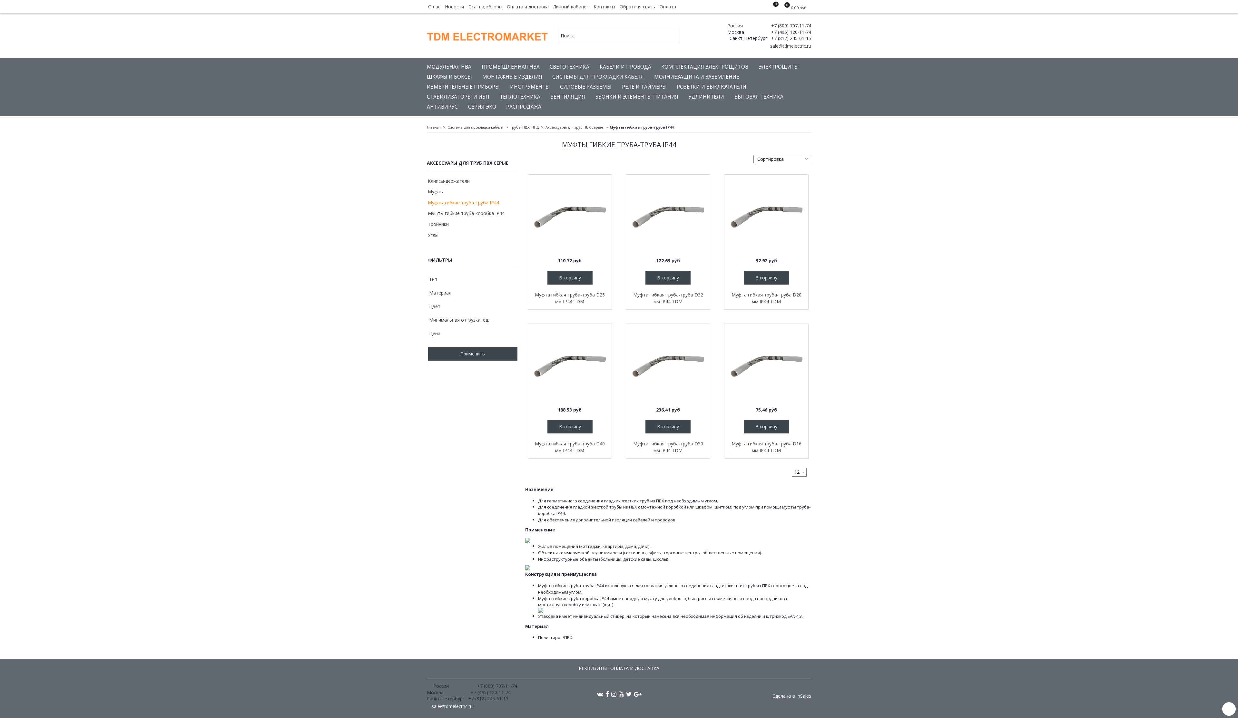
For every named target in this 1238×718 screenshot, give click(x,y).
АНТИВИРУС (442, 106)
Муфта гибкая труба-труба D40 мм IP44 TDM (570, 447)
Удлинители (706, 96)
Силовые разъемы (586, 86)
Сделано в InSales (791, 696)
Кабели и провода (625, 66)
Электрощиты (779, 66)
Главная (434, 127)
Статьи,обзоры (485, 7)
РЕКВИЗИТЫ (593, 668)
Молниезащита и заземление (696, 76)
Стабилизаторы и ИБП (458, 96)
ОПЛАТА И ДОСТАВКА (634, 668)
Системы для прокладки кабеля (598, 76)
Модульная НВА (449, 66)
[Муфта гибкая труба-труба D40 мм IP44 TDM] (570, 365)
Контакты (604, 7)
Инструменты (530, 86)
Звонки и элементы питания (636, 96)
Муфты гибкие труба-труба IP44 (463, 202)
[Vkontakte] (600, 694)
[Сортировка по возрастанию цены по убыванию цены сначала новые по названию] (782, 159)
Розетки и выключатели (711, 86)
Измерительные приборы (463, 86)
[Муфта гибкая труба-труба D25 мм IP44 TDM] (570, 216)
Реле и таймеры (644, 86)
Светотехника (569, 66)
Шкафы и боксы (449, 76)
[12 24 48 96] (799, 472)
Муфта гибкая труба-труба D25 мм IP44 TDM (570, 298)
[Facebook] (607, 694)
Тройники (438, 224)
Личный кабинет (571, 7)
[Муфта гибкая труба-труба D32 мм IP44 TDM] (668, 216)
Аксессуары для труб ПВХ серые (574, 127)
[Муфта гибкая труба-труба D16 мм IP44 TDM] (766, 365)
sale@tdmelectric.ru (790, 46)
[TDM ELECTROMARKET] (488, 35)
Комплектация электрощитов (704, 66)
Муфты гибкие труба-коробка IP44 (466, 213)
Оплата (668, 7)
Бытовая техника (758, 96)
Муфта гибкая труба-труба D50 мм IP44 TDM (668, 447)
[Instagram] (613, 694)
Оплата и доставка (528, 7)
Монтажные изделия (512, 76)
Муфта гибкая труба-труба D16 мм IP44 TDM (766, 447)
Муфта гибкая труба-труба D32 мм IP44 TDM (668, 298)
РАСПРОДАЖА (523, 106)
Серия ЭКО (482, 106)
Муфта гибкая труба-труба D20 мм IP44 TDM (766, 298)
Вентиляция (567, 96)
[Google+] (638, 694)
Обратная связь (637, 7)
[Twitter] (629, 694)
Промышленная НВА (511, 66)
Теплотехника (520, 96)
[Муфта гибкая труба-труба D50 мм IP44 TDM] (668, 365)
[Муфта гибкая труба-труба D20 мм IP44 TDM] (766, 216)
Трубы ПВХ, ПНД (524, 127)
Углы (433, 235)
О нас (434, 7)
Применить (472, 354)
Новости (454, 7)
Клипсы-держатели (449, 181)
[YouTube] (621, 694)
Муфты (436, 192)
